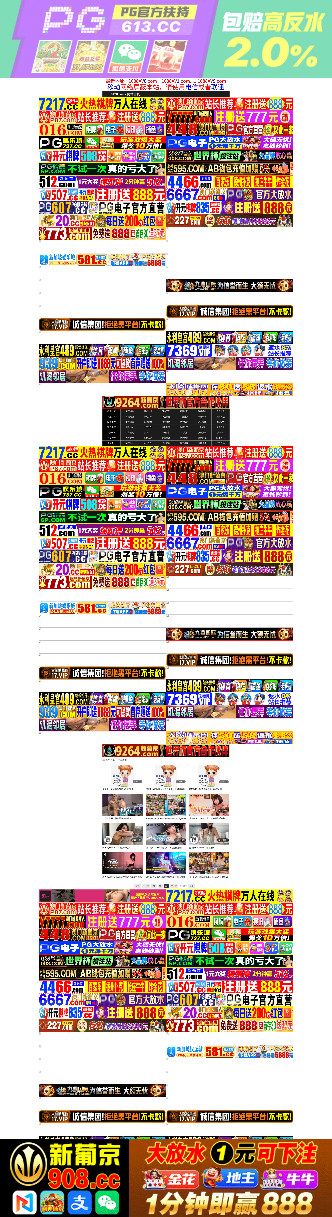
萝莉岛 (220, 432)
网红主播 (148, 411)
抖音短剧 (130, 432)
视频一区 (111, 411)
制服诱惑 (220, 438)
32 (160, 886)
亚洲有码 (184, 411)
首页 (137, 886)
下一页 (174, 886)
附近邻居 (130, 422)
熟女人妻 (148, 438)
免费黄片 (166, 438)
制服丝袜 (202, 416)
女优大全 (202, 432)
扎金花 (202, 427)
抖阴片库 (111, 438)
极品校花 (184, 443)
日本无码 (166, 411)
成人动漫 (220, 411)
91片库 (184, 432)
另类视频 (220, 416)
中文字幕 (148, 416)
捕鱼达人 (130, 427)
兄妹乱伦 (148, 443)
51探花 (166, 432)
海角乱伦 (202, 438)
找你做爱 (166, 422)
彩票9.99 (184, 427)
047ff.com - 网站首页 (125, 94)
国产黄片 (130, 438)
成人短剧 (166, 443)
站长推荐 (111, 422)
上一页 (146, 886)
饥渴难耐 (148, 422)
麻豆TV (147, 432)
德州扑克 (166, 427)
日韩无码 (220, 443)
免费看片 (111, 443)
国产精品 (130, 411)
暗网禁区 (184, 438)
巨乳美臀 (166, 416)
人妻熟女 (184, 416)
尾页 (191, 886)
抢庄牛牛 (148, 427)
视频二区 (111, 416)
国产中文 (130, 443)
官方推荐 (111, 427)
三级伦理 (130, 416)
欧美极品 (202, 411)
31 (154, 886)
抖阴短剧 (202, 443)
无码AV (111, 432)
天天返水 (220, 427)
